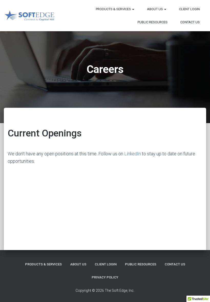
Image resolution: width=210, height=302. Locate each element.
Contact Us (190, 22)
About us (155, 9)
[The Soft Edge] (29, 15)
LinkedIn (132, 153)
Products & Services (114, 9)
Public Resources (152, 22)
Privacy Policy (105, 277)
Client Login (189, 9)
